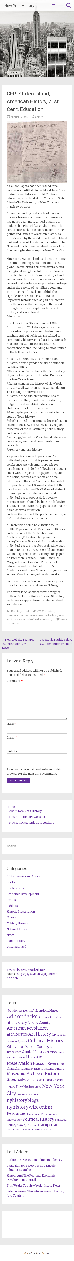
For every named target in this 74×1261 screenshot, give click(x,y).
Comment (15, 680)
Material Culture (54, 1068)
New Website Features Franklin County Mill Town (18, 644)
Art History (39, 1034)
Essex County (37, 1046)
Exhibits (12, 905)
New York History (19, 5)
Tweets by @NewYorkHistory (26, 969)
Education (48, 611)
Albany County (39, 1023)
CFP (39, 611)
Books (11, 882)
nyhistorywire (23, 1107)
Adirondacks (22, 1016)
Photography (14, 1119)
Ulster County (15, 1129)
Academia (25, 1010)
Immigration (15, 615)
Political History (38, 1119)
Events (11, 900)
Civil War (59, 1034)
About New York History (25, 811)
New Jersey (30, 615)
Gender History (33, 1052)
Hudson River (44, 1063)
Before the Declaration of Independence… (34, 1159)
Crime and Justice (17, 1041)
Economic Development (23, 894)
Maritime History (32, 1068)
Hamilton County (16, 1057)
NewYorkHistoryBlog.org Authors (31, 822)
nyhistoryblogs (23, 1100)
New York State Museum (27, 1094)
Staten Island (26, 619)
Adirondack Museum (46, 1010)
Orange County (33, 1114)
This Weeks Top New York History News (33, 1185)
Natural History (17, 929)
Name (12, 723)
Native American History (35, 1080)
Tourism (31, 1125)
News (10, 935)
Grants (61, 1052)
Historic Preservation (21, 911)
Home (11, 807)
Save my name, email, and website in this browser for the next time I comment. (34, 771)
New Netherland (47, 615)
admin (39, 116)
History (12, 917)
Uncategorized (20, 611)
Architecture (17, 1034)
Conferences (15, 888)
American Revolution (27, 1028)
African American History (23, 876)
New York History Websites (27, 816)
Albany (22, 1023)
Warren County (42, 1129)
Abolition (12, 1010)
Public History (16, 940)
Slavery (21, 1125)
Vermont (28, 1129)
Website (12, 751)
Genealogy (51, 1051)
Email (12, 737)
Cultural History (46, 1040)
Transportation (49, 1125)
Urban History (43, 619)
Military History (17, 923)
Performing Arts (49, 1114)
